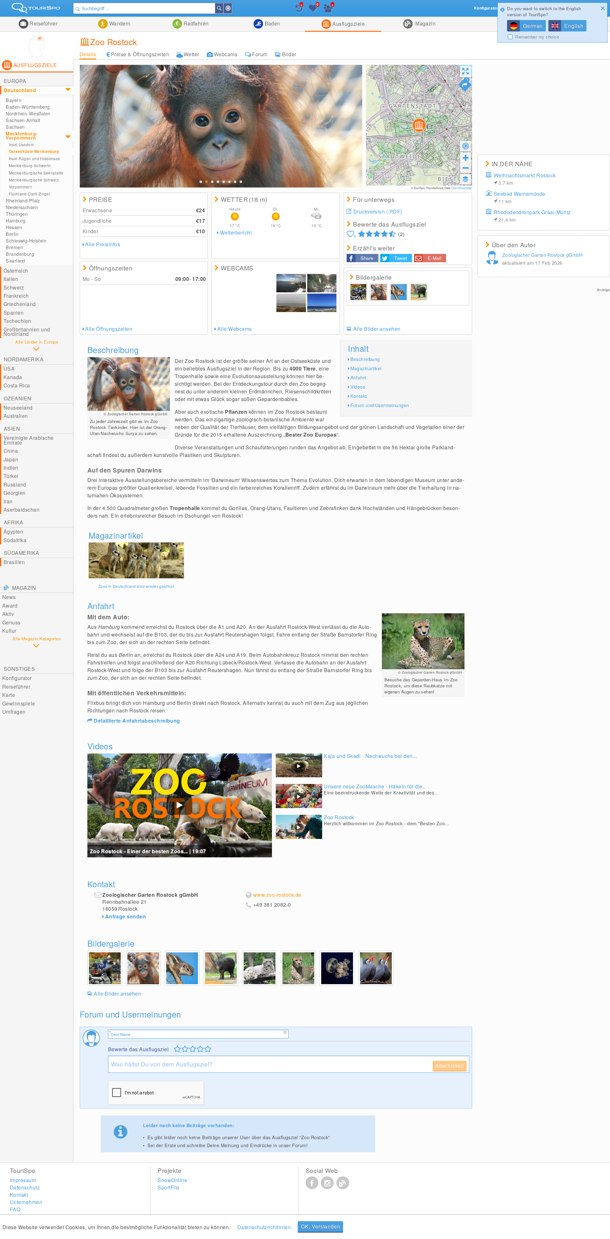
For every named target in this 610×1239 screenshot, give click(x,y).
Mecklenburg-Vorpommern (21, 135)
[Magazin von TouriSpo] (342, 1182)
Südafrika (14, 540)
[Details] (136, 560)
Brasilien (14, 562)
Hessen (14, 227)
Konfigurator (17, 678)
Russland (14, 484)
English (573, 26)
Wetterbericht (236, 232)
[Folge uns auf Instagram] (327, 1182)
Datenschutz (25, 1187)
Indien (10, 467)
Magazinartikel (366, 368)
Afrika (14, 522)
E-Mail (435, 258)
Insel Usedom (21, 144)
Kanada (12, 377)
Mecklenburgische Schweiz (34, 179)
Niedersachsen (22, 207)
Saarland (15, 260)
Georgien (14, 492)
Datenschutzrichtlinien (264, 1227)
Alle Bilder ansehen (377, 329)
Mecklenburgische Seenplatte (36, 172)
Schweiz (13, 287)
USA (9, 368)
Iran (8, 501)
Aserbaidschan (21, 509)
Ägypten (13, 531)
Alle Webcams (234, 329)
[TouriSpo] (36, 9)
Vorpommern (20, 186)
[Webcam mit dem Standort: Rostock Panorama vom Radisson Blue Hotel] (244, 293)
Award (9, 605)
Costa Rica (16, 385)
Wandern (119, 23)
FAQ (15, 1209)
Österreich (15, 270)
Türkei (10, 476)
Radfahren (195, 23)
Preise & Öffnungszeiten (140, 54)
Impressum (23, 1180)
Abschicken (449, 1065)
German (533, 26)
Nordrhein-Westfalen (28, 113)
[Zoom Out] (465, 168)
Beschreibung (365, 359)
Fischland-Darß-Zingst (29, 193)
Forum (259, 54)
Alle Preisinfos (102, 244)
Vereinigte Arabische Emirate (28, 440)
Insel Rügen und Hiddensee (34, 158)
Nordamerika (24, 359)
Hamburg (15, 220)
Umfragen (14, 711)
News (9, 597)
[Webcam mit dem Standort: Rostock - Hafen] (291, 283)
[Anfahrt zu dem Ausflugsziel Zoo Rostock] (465, 85)
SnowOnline (172, 1180)
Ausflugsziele (348, 23)
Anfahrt (358, 377)
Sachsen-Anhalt (23, 120)
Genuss (11, 622)
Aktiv (8, 613)
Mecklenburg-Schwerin (30, 165)
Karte (8, 694)
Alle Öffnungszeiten (108, 329)
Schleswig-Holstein (26, 240)
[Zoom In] (465, 158)
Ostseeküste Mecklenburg (34, 151)
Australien (15, 415)
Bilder (289, 54)
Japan (10, 459)
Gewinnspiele (18, 703)
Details (87, 54)
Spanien (13, 312)
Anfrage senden (125, 916)
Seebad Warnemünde (520, 197)
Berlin (12, 234)
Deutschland (19, 90)
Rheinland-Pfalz (23, 200)
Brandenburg (20, 254)
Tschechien (17, 320)
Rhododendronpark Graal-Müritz (532, 215)
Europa (15, 81)
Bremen (14, 247)
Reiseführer (43, 23)
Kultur (9, 630)
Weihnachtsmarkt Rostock (525, 179)
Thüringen (17, 214)
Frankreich (16, 295)
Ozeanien (17, 398)
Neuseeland (18, 407)
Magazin (425, 23)
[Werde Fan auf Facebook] (312, 1182)
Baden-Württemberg (28, 107)
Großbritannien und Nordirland (26, 331)
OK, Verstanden (320, 1226)
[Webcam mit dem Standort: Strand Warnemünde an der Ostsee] (321, 303)
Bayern (13, 100)
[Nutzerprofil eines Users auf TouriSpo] (493, 259)
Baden (271, 23)
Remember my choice (537, 37)
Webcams (225, 54)
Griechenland (19, 304)
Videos (357, 386)
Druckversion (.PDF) (377, 211)
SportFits (168, 1187)
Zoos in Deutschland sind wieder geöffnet (136, 586)
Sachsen (15, 127)
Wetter (191, 54)
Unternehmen (26, 1202)
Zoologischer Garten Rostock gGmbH (542, 254)
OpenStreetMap (461, 188)
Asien (12, 428)
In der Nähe (231, 8)
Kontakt (358, 395)
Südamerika (21, 552)
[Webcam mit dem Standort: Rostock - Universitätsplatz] (321, 283)
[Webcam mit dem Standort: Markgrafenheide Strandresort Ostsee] (291, 303)
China (10, 450)
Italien (10, 279)
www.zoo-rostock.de (277, 894)
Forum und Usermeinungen (379, 405)
